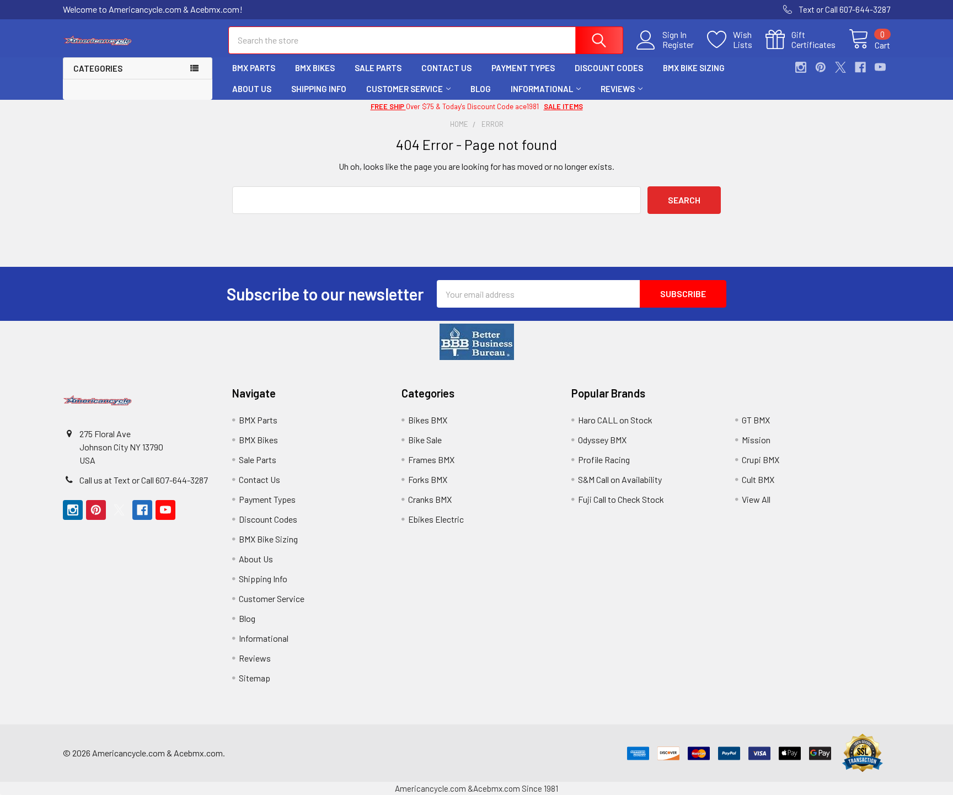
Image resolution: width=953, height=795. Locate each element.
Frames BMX (431, 459)
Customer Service (404, 89)
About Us (251, 89)
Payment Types (523, 68)
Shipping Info (318, 89)
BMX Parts (253, 68)
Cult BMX (758, 479)
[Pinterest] (821, 67)
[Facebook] (860, 67)
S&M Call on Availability (620, 479)
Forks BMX (427, 479)
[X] (840, 67)
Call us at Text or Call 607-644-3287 (143, 480)
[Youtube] (880, 67)
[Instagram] (801, 67)
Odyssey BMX (602, 439)
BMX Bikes (315, 68)
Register (678, 45)
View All (756, 499)
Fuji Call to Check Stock (621, 499)
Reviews (618, 89)
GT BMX (756, 420)
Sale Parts (378, 68)
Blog (480, 89)
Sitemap (254, 678)
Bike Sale (425, 439)
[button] (476, 342)
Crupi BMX (760, 459)
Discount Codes (609, 68)
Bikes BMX (427, 420)
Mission (756, 439)
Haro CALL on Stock (615, 420)
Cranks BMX (430, 499)
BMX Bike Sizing (694, 68)
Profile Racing (604, 459)
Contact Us (446, 68)
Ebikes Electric (436, 519)
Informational (542, 89)
